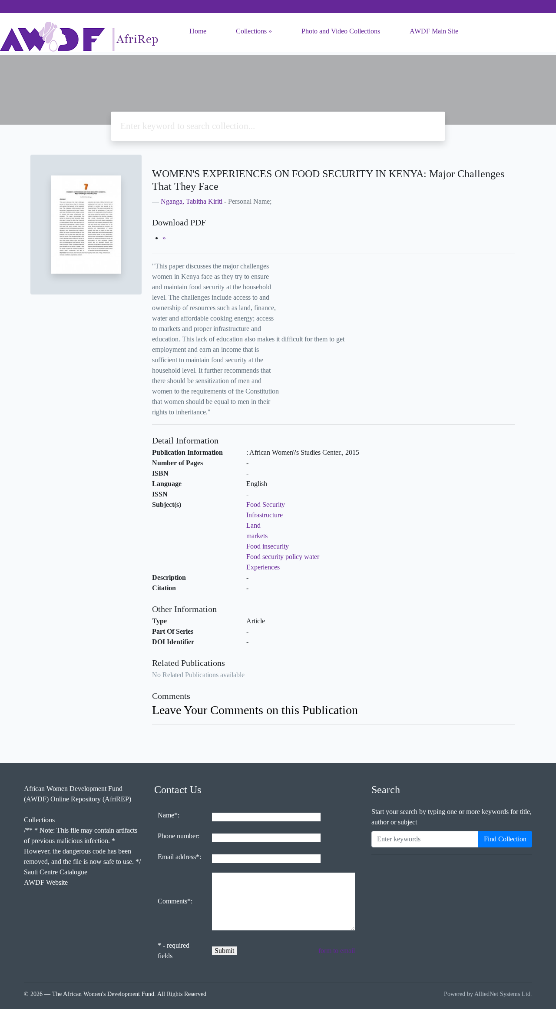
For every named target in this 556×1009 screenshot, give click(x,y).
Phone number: (178, 836)
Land (253, 525)
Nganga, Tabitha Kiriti (191, 201)
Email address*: (179, 856)
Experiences (263, 567)
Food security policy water (282, 556)
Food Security (265, 504)
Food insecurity (267, 546)
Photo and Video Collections (340, 31)
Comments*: (175, 901)
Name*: (168, 815)
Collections (251, 31)
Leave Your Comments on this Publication (255, 710)
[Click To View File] (164, 237)
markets (257, 535)
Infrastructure (264, 515)
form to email (336, 950)
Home (197, 31)
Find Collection (505, 839)
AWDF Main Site (434, 31)
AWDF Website (46, 882)
